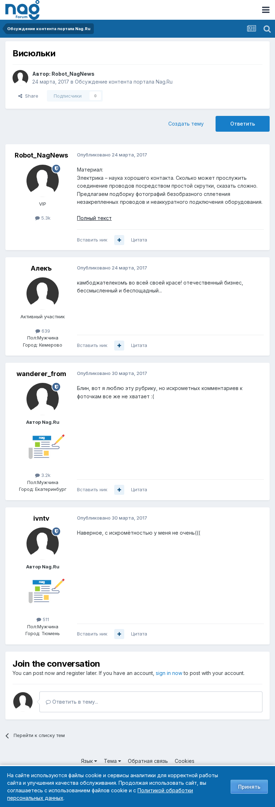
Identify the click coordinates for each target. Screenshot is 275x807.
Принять (249, 787)
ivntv (41, 518)
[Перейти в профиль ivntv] (42, 543)
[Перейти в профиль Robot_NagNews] (20, 78)
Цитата (139, 240)
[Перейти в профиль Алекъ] (42, 293)
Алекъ (41, 268)
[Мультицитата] (119, 240)
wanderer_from (41, 373)
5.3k (45, 218)
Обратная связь (148, 761)
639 (45, 331)
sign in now (169, 673)
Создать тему (186, 124)
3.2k (45, 475)
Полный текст (94, 218)
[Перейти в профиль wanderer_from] (42, 399)
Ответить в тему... (74, 702)
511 (45, 619)
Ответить (242, 124)
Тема (111, 761)
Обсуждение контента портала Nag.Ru (124, 82)
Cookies (184, 761)
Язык (87, 761)
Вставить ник (92, 240)
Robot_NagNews (73, 74)
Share (30, 96)
